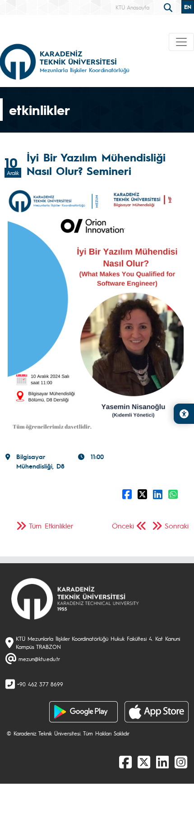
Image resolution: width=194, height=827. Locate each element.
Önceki (123, 525)
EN (187, 6)
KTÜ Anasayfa (132, 7)
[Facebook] (125, 761)
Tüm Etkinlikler (51, 525)
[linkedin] (162, 761)
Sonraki (177, 525)
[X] (144, 761)
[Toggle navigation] (181, 42)
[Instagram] (181, 761)
